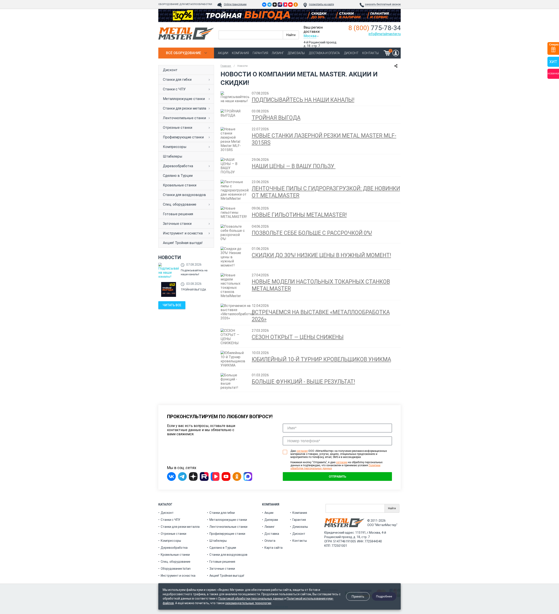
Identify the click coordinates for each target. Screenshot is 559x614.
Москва (310, 36)
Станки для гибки (177, 79)
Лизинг (278, 53)
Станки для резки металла (184, 108)
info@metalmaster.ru (385, 34)
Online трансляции (235, 4)
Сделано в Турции (178, 176)
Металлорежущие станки (184, 99)
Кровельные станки (179, 185)
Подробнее (384, 596)
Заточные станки (177, 224)
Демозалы (296, 53)
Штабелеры (172, 156)
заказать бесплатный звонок (383, 4)
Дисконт (351, 53)
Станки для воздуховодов (184, 195)
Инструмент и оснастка (183, 233)
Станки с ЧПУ (174, 89)
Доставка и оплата (324, 53)
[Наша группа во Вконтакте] (264, 4)
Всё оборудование (183, 53)
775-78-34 (374, 28)
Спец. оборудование (179, 204)
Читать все (172, 305)
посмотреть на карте (321, 4)
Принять (358, 596)
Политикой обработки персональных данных (251, 598)
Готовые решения (178, 214)
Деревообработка (178, 166)
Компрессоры (174, 147)
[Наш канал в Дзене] (275, 4)
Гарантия (260, 53)
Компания (240, 53)
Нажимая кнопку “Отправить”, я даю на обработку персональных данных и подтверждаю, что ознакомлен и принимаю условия (336, 465)
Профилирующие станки (183, 137)
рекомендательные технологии (248, 603)
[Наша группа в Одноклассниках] (295, 4)
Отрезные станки (177, 128)
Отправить (337, 476)
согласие (302, 450)
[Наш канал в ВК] (285, 4)
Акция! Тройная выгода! (183, 243)
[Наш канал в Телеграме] (269, 4)
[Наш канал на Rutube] (280, 4)
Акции (223, 53)
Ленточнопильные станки (184, 118)
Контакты (370, 53)
